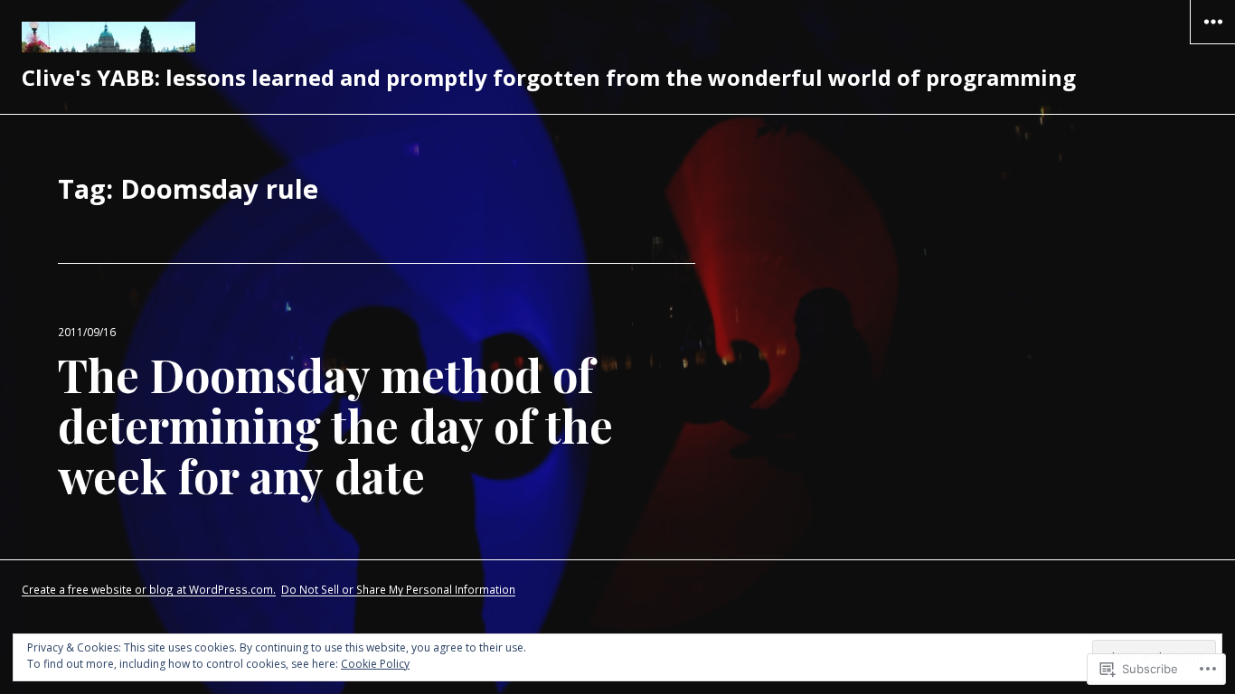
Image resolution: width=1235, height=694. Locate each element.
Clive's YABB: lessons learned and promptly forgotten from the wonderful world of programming (549, 77)
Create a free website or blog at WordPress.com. (149, 589)
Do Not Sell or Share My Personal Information (398, 589)
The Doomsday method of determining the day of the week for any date (335, 425)
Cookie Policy (375, 663)
